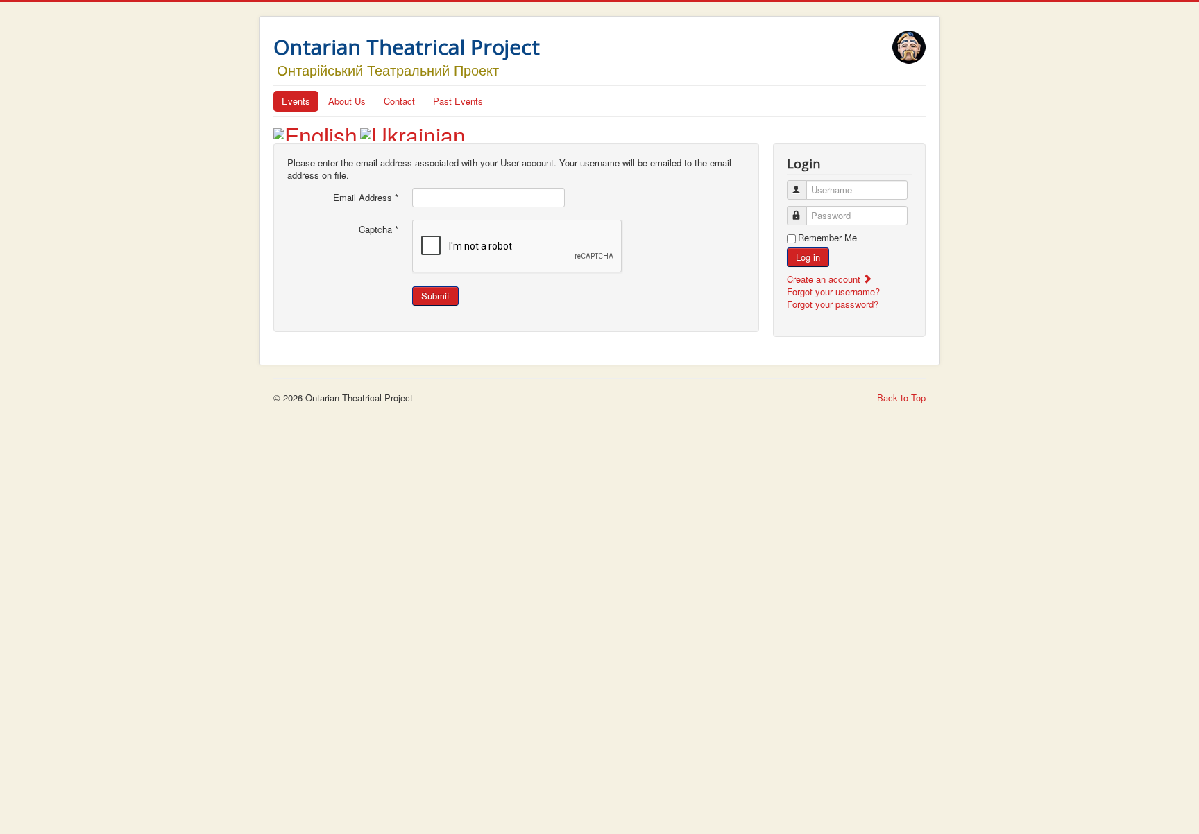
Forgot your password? (832, 304)
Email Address (365, 197)
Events (296, 100)
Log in (808, 256)
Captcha (378, 229)
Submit (435, 295)
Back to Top (901, 397)
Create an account (825, 279)
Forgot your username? (833, 291)
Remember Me (827, 238)
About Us (347, 100)
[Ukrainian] (413, 130)
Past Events (458, 100)
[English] (315, 130)
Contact (399, 100)
